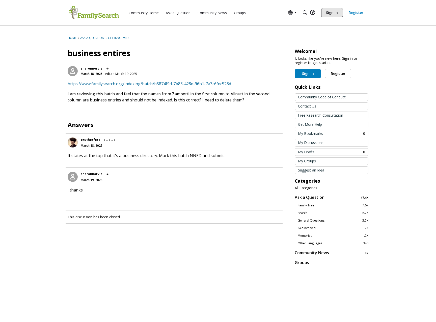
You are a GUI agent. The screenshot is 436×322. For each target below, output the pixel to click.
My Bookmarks (331, 133)
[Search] (305, 12)
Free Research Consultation (320, 115)
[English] (94, 12)
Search (333, 213)
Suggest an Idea (311, 170)
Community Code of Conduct (322, 97)
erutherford (90, 140)
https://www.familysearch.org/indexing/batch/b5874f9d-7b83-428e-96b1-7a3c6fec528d (149, 84)
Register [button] (338, 73)
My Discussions (310, 142)
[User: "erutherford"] (73, 142)
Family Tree (333, 205)
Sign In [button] (308, 73)
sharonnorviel (92, 68)
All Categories (306, 188)
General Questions (333, 220)
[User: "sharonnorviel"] (73, 71)
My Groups (307, 161)
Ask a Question (331, 197)
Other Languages (333, 243)
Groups (302, 262)
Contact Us (307, 106)
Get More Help (310, 124)
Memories (333, 235)
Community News (331, 252)
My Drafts (331, 151)
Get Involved (333, 228)
